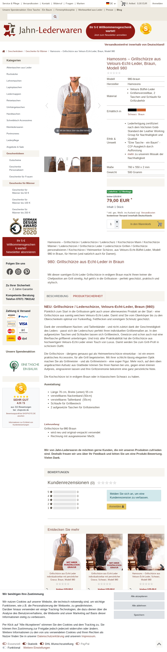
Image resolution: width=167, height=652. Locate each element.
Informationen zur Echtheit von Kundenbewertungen (21, 423)
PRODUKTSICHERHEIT (88, 296)
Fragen (69, 3)
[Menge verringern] (117, 226)
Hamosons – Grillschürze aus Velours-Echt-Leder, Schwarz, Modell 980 (146, 576)
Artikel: (136, 3)
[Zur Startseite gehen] (3, 51)
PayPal (85, 643)
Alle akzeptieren (139, 596)
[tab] (57, 296)
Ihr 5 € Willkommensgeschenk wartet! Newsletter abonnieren (21, 246)
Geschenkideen (15, 51)
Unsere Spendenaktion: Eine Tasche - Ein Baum (27, 9)
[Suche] (55, 17)
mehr (131, 154)
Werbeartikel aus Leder (90, 9)
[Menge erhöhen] (117, 222)
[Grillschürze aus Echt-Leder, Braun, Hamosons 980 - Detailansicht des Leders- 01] (100, 165)
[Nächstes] (99, 105)
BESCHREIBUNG (57, 296)
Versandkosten (30, 3)
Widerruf (57, 3)
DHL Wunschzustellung (59, 643)
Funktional (14, 647)
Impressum (88, 636)
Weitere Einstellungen (36, 647)
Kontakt (46, 3)
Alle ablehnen (139, 605)
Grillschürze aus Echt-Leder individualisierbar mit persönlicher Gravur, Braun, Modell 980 (62, 576)
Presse (109, 9)
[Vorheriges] (46, 105)
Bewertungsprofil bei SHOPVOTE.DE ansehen (21, 414)
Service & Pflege (10, 3)
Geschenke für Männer (36, 51)
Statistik (33, 643)
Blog (119, 9)
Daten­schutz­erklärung (50, 636)
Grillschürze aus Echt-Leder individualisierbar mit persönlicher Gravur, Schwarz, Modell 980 (104, 576)
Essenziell (14, 643)
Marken (81, 3)
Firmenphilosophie (65, 9)
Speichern (139, 615)
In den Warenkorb (140, 224)
